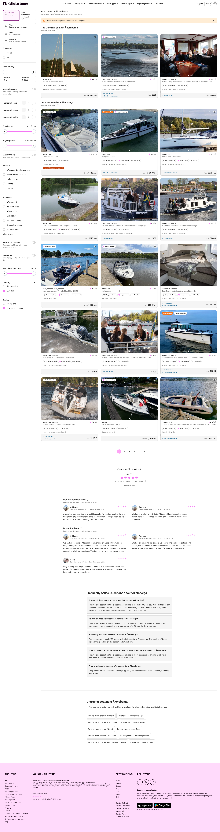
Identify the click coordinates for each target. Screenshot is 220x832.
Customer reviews (40, 793)
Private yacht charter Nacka (133, 722)
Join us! (7, 811)
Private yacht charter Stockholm (102, 736)
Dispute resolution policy (14, 816)
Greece (118, 786)
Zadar (118, 797)
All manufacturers (122, 817)
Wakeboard (12, 202)
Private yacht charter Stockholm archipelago (107, 742)
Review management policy (15, 819)
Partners (8, 808)
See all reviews (129, 485)
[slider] (5, 72)
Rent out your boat (12, 791)
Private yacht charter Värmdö (100, 729)
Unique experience (15, 179)
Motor (9, 53)
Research (159, 4)
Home (43, 14)
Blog (6, 822)
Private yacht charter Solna (128, 729)
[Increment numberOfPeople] (34, 103)
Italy (117, 789)
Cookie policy (10, 800)
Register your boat (144, 4)
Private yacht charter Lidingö (130, 716)
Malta (118, 780)
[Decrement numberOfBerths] (24, 117)
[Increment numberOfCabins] (34, 110)
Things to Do (80, 4)
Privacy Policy (10, 797)
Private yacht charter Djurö (142, 742)
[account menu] (215, 3)
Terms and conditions (13, 802)
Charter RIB (120, 811)
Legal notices (10, 805)
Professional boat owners (14, 794)
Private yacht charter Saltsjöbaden (134, 736)
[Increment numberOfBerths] (34, 117)
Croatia (118, 783)
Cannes (118, 794)
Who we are (9, 783)
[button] (69, 75)
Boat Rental (66, 4)
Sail (8, 57)
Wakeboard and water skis (18, 170)
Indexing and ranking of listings (16, 813)
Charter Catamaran (123, 808)
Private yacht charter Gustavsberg (102, 722)
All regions (11, 304)
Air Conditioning (14, 220)
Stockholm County (67, 14)
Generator (11, 216)
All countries (12, 286)
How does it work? (11, 786)
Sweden (57, 14)
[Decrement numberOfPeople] (24, 103)
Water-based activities (16, 174)
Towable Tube (13, 207)
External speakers (14, 225)
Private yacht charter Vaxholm (101, 716)
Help (6, 780)
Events (10, 188)
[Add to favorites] (95, 37)
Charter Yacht (121, 814)
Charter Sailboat (122, 803)
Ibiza (117, 791)
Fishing (10, 184)
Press (7, 789)
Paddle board (13, 229)
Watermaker (12, 211)
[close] (213, 20)
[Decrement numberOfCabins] (24, 110)
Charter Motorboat (123, 806)
